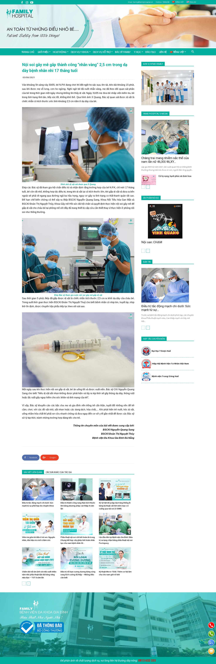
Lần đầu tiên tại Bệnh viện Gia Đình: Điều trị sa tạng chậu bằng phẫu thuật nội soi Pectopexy (116, 540)
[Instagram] (27, 2)
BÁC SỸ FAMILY (122, 51)
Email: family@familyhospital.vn (140, 2)
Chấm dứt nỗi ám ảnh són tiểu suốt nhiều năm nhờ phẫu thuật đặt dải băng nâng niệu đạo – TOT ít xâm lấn (39, 575)
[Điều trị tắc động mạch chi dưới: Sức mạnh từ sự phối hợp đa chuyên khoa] (39, 489)
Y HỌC (137, 51)
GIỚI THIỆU (43, 51)
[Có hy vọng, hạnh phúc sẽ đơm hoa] (148, 180)
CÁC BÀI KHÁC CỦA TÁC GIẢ (59, 472)
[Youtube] (32, 2)
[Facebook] (22, 2)
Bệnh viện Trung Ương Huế (165, 376)
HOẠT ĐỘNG (59, 51)
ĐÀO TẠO (150, 51)
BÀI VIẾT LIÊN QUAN (33, 472)
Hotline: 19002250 (162, 2)
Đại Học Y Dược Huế (161, 351)
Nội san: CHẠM (151, 242)
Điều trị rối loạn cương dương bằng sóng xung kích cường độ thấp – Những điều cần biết (78, 575)
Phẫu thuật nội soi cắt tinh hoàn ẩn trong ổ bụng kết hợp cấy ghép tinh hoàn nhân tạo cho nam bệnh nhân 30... (78, 540)
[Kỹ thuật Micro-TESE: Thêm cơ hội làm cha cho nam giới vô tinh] (116, 558)
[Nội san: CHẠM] (167, 221)
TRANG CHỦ (28, 51)
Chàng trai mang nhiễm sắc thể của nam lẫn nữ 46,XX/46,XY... (165, 159)
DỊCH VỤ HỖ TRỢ (102, 51)
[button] (192, 52)
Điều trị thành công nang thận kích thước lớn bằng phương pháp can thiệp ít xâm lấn (78, 506)
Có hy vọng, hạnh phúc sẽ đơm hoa (174, 176)
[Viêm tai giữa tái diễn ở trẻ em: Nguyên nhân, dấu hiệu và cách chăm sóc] (39, 524)
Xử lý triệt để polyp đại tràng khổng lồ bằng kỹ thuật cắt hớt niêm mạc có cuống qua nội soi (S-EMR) (114, 506)
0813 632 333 (147, 660)
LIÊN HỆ (163, 51)
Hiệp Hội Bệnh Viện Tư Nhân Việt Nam (170, 363)
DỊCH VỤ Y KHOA (80, 51)
